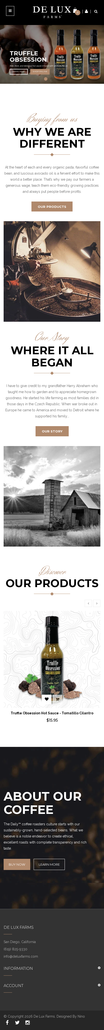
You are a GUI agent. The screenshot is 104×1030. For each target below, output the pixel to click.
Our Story (52, 431)
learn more (18, 71)
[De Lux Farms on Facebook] (7, 1022)
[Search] (95, 11)
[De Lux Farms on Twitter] (17, 1022)
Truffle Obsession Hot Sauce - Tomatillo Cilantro (52, 713)
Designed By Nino (71, 1016)
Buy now (17, 864)
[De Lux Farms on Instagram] (27, 1022)
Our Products (52, 207)
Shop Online (40, 71)
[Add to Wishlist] (47, 699)
